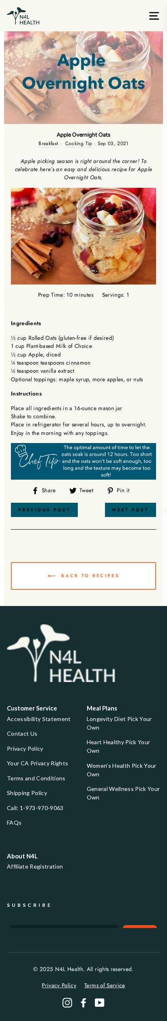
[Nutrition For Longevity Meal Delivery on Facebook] (83, 1003)
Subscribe (29, 905)
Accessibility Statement (39, 718)
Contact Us (22, 733)
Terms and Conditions (36, 778)
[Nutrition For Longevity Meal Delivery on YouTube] (100, 1003)
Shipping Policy (27, 792)
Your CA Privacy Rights (37, 763)
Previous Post (44, 509)
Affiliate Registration (35, 866)
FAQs (14, 822)
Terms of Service (104, 985)
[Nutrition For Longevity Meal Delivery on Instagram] (67, 1003)
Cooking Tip (78, 143)
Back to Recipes (89, 575)
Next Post (130, 509)
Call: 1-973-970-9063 (35, 807)
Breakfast (48, 143)
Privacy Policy (25, 748)
